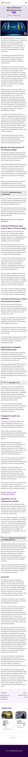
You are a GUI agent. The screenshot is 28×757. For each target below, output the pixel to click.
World (14, 12)
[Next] (24, 724)
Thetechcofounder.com (16, 751)
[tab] (11, 737)
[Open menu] (26, 2)
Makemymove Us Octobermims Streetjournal (4, 696)
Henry (10, 15)
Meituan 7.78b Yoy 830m (23, 695)
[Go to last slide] (4, 724)
